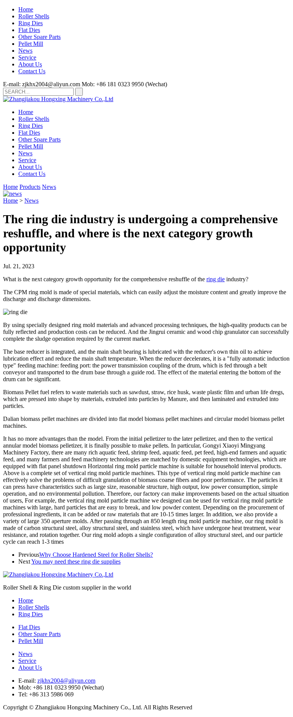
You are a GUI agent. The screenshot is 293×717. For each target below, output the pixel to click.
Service (27, 57)
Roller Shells (33, 16)
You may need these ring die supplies (76, 561)
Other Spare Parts (39, 37)
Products (29, 187)
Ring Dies (30, 23)
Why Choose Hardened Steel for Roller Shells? (96, 554)
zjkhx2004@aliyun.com (66, 680)
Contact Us (31, 71)
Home (25, 9)
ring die (215, 279)
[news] (12, 193)
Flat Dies (29, 30)
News (25, 50)
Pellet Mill (30, 43)
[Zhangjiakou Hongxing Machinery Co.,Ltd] (58, 99)
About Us (30, 64)
